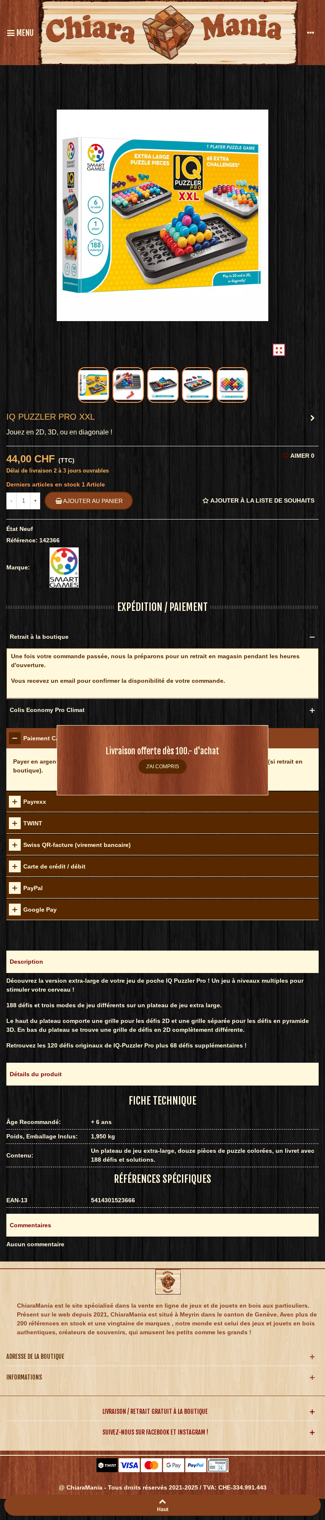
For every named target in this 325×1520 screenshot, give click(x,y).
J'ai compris (162, 767)
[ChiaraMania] (168, 32)
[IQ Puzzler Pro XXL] (279, 350)
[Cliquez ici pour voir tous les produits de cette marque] (64, 567)
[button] (162, 962)
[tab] (162, 802)
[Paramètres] (311, 33)
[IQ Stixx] (312, 418)
